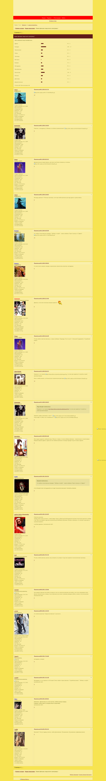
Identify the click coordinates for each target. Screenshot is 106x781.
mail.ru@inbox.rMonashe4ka (21, 514)
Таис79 (16, 656)
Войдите (24, 25)
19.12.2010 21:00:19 (44, 402)
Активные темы (52, 21)
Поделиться (37, 89)
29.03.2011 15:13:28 (44, 677)
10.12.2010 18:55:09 (44, 230)
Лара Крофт (17, 371)
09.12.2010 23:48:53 (44, 194)
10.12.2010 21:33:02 (44, 298)
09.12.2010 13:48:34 (44, 125)
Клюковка (17, 125)
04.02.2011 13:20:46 (44, 589)
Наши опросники (30, 28)
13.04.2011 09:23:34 (44, 729)
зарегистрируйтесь (32, 25)
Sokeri (16, 90)
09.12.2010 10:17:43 (44, 89)
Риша (16, 159)
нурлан (16, 590)
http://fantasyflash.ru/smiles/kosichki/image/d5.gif (59, 409)
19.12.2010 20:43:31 (44, 371)
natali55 (16, 678)
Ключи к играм (19, 28)
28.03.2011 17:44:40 (44, 656)
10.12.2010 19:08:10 (44, 263)
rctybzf (16, 611)
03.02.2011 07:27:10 (44, 555)
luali (15, 555)
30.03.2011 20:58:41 (44, 699)
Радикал (49, 18)
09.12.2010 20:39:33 (44, 159)
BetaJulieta (17, 436)
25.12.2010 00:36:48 (44, 436)
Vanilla (16, 729)
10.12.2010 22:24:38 (44, 336)
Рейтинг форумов (74, 774)
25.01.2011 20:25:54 (44, 476)
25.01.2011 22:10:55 (44, 514)
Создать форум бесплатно (85, 774)
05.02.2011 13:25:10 (44, 611)
